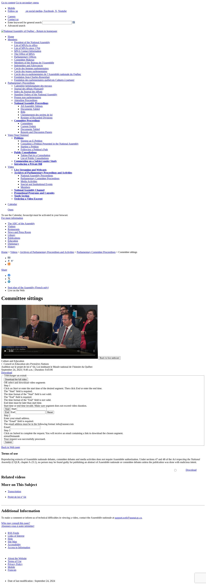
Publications (14, 238)
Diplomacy (13, 243)
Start (7, 409)
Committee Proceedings (27, 120)
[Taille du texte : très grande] (12, 261)
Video (11, 167)
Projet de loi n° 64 (17, 497)
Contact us (13, 19)
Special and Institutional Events (36, 184)
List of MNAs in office (25, 45)
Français (12, 570)
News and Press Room (19, 232)
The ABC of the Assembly (21, 223)
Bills (23, 112)
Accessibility (14, 544)
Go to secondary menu (27, 2)
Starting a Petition (30, 146)
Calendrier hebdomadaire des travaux (33, 85)
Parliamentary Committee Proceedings (40, 178)
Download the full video (16, 379)
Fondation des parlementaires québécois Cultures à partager (44, 80)
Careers (11, 16)
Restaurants (13, 229)
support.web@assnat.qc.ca (128, 517)
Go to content (8, 2)
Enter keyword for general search (25, 22)
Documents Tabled (30, 109)
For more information (12, 218)
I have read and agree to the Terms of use (153, 470)
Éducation (13, 241)
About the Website (17, 558)
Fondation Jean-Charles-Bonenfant (32, 77)
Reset (50, 412)
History (11, 246)
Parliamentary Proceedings (21, 83)
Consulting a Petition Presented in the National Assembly (50, 143)
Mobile (11, 567)
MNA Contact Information (27, 51)
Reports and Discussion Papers (36, 132)
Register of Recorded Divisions (36, 117)
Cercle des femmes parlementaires (31, 68)
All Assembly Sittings (32, 106)
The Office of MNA (24, 54)
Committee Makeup (24, 59)
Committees (27, 123)
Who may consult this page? (15, 523)
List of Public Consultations (35, 158)
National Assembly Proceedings (37, 175)
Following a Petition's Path (34, 149)
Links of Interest (16, 535)
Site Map (12, 541)
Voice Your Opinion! (18, 135)
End (7, 412)
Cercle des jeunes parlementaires (30, 71)
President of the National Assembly (32, 42)
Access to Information (19, 547)
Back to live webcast (109, 358)
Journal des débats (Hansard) (28, 88)
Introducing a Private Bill (28, 164)
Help (10, 538)
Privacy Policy (15, 564)
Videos (13, 252)
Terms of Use (14, 561)
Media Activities (29, 181)
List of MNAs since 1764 (27, 48)
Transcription (14, 491)
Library (11, 235)
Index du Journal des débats (28, 91)
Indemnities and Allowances (28, 65)
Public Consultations (25, 152)
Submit (8, 442)
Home (11, 36)
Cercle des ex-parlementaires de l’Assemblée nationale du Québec (47, 74)
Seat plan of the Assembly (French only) (28, 287)
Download (191, 470)
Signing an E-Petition (31, 140)
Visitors (11, 226)
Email (7, 427)
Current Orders (28, 126)
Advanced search (16, 25)
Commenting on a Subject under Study (35, 161)
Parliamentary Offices (25, 56)
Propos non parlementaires (27, 97)
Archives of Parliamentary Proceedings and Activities (47, 252)
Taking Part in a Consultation (35, 155)
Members (12, 39)
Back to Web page (10, 447)
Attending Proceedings (25, 100)
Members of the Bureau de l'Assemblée (34, 62)
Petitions (18, 138)
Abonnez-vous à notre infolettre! (17, 526)
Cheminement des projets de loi (36, 114)
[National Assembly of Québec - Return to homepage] (29, 31)
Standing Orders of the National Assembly (35, 94)
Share (4, 269)
